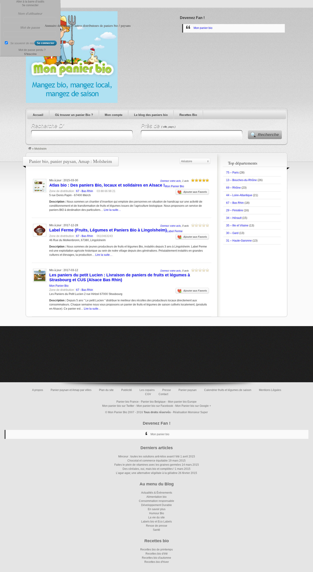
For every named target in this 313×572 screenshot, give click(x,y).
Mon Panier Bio (174, 186)
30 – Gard (232, 233)
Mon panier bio (203, 28)
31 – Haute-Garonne (239, 240)
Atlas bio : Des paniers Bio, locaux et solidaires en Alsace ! (107, 185)
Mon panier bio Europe (182, 401)
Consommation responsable (156, 501)
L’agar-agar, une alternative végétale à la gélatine (147, 473)
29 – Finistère (234, 210)
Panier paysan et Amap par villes (71, 390)
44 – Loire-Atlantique (239, 195)
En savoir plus (156, 509)
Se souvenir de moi (22, 43)
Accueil (38, 115)
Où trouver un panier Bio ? (74, 115)
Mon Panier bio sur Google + (193, 405)
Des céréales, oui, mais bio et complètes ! (148, 468)
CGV (148, 394)
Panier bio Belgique (153, 401)
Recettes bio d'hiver (156, 562)
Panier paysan (187, 390)
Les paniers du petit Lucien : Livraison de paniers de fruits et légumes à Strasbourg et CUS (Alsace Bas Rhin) (119, 277)
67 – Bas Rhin (235, 202)
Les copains (147, 390)
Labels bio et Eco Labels (156, 521)
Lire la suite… (112, 210)
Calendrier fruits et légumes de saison (227, 390)
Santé (156, 529)
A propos (37, 390)
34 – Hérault (234, 218)
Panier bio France (127, 401)
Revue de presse (156, 525)
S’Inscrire (30, 54)
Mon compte (113, 115)
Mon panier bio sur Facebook (155, 405)
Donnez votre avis (170, 180)
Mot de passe (30, 27)
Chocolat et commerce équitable (147, 460)
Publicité (126, 390)
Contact (163, 394)
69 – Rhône (233, 187)
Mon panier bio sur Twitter (118, 405)
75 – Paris (232, 172)
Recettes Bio (188, 115)
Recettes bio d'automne (156, 557)
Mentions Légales (270, 390)
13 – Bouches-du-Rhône (241, 180)
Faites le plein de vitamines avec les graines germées (147, 464)
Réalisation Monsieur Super (190, 412)
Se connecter (30, 5)
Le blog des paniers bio (151, 115)
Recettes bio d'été (157, 553)
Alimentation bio (156, 496)
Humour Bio (156, 513)
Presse (166, 390)
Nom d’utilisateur (30, 13)
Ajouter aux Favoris (195, 191)
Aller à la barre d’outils (30, 1)
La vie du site (156, 517)
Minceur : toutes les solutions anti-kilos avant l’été (149, 456)
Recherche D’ (47, 126)
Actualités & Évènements (156, 492)
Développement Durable (156, 505)
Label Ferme (175, 231)
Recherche (268, 134)
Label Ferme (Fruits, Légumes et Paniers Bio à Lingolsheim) (108, 230)
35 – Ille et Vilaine (237, 225)
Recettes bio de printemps (156, 549)
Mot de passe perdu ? (32, 50)
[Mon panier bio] (29, 148)
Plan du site (106, 390)
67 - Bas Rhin (84, 191)
